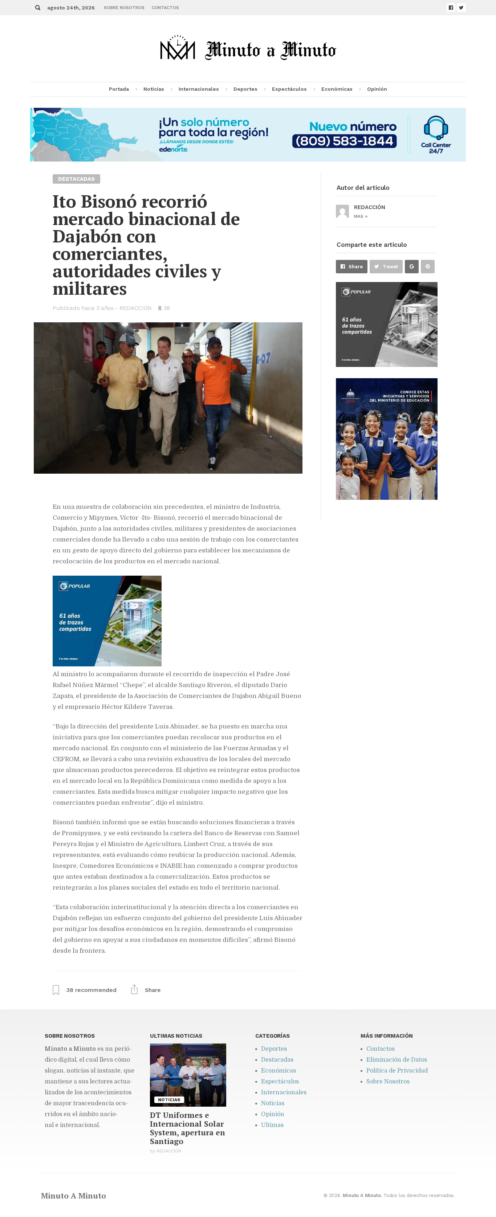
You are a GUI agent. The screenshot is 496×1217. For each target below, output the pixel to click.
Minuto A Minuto (73, 1196)
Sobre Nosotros (124, 7)
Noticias (153, 89)
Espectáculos (289, 89)
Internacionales (199, 89)
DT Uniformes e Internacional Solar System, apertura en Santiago (187, 1128)
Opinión (377, 89)
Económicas (337, 89)
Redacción (135, 308)
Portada (119, 89)
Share (356, 266)
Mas (360, 216)
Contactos (165, 7)
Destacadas (277, 1060)
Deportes (245, 89)
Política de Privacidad (397, 1070)
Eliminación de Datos (396, 1060)
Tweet (390, 266)
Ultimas (272, 1125)
